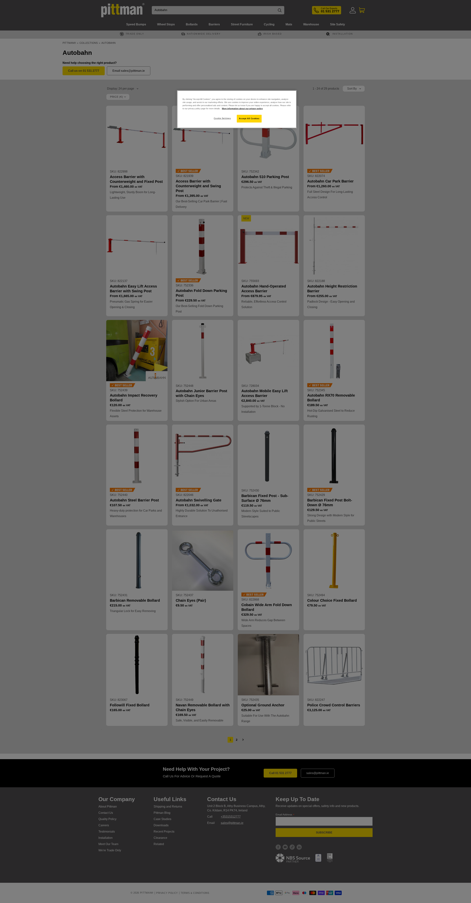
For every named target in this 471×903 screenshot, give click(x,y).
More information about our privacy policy (242, 108)
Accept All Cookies (249, 118)
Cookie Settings (222, 118)
